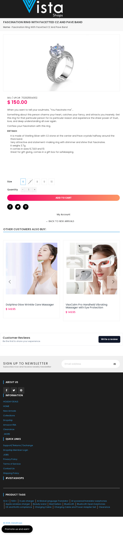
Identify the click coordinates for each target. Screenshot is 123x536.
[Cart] (117, 9)
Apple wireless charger (18, 503)
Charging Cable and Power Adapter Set (75, 507)
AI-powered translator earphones (89, 500)
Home (6, 27)
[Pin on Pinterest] (26, 207)
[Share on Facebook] (10, 207)
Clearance (104, 507)
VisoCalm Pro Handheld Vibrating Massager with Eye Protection (86, 306)
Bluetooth (69, 503)
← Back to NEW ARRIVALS (60, 221)
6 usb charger (27, 500)
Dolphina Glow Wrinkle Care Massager (30, 304)
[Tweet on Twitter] (18, 207)
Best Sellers (55, 503)
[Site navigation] (5, 9)
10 (52, 181)
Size (9, 181)
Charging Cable (43, 507)
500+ (14, 500)
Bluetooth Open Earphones (91, 503)
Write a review (109, 339)
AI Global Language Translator (52, 500)
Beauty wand (39, 503)
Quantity (12, 189)
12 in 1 (5, 500)
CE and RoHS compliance (19, 507)
